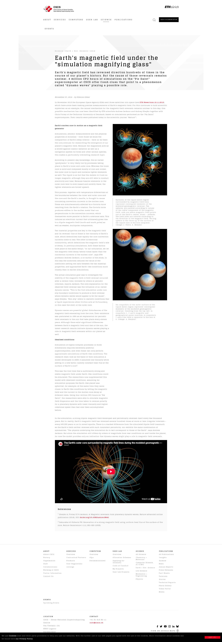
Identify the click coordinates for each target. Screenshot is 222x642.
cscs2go (70, 567)
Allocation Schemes (122, 557)
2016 (92, 51)
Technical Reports (167, 582)
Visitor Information (52, 573)
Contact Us (48, 576)
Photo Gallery (165, 585)
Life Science (141, 571)
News (161, 564)
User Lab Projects (121, 572)
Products (70, 560)
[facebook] (157, 626)
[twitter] (161, 626)
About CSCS (48, 554)
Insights (163, 557)
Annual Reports (166, 567)
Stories (162, 579)
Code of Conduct (121, 565)
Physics (139, 579)
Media (162, 592)
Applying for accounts (118, 561)
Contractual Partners (76, 557)
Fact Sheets (164, 573)
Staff (45, 564)
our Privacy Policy (24, 638)
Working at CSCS (51, 570)
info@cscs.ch (96, 622)
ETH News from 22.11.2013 (152, 102)
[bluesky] (177, 627)
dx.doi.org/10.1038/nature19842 (94, 517)
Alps (92, 557)
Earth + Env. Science (77, 51)
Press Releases (166, 570)
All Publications (166, 554)
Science (59, 51)
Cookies (12, 635)
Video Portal (165, 589)
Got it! (212, 637)
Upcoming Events (51, 603)
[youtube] (165, 626)
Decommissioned (97, 560)
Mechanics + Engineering (141, 575)
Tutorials (163, 576)
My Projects (118, 569)
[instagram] (169, 626)
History (46, 557)
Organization (49, 560)
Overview (70, 554)
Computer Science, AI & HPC (145, 563)
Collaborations (50, 567)
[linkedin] (173, 626)
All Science (141, 554)
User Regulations (74, 564)
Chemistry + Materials (141, 558)
